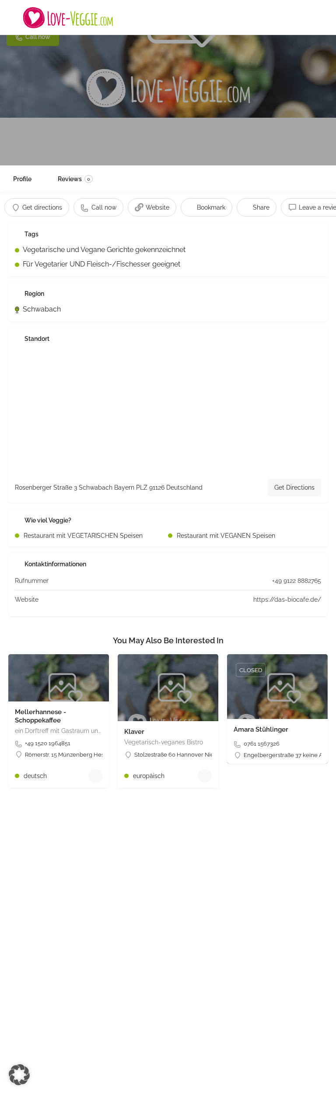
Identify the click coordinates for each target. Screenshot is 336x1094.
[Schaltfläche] (95, 776)
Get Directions (294, 487)
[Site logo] (69, 17)
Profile (22, 178)
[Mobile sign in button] (322, 17)
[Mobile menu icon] (13, 17)
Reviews (74, 178)
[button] (19, 1074)
